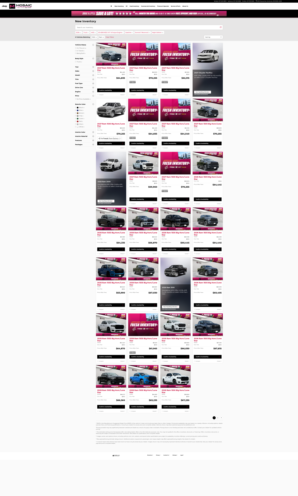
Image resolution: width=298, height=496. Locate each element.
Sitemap (174, 455)
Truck (86, 32)
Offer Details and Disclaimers (201, 94)
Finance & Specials (163, 6)
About (185, 6)
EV (127, 6)
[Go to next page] (221, 417)
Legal (181, 455)
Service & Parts (175, 6)
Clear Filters (110, 37)
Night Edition (157, 32)
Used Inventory (134, 6)
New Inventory (119, 6)
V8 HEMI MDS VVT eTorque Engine (110, 32)
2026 (78, 32)
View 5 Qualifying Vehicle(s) (105, 201)
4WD (93, 32)
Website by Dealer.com (116, 455)
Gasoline (129, 32)
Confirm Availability (105, 90)
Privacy (158, 455)
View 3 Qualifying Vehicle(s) (202, 92)
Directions (149, 455)
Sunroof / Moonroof (142, 32)
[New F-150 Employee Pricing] (149, 13)
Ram (100, 37)
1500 (93, 37)
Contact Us (166, 455)
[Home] (4, 6)
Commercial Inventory (148, 6)
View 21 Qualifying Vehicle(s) (170, 307)
